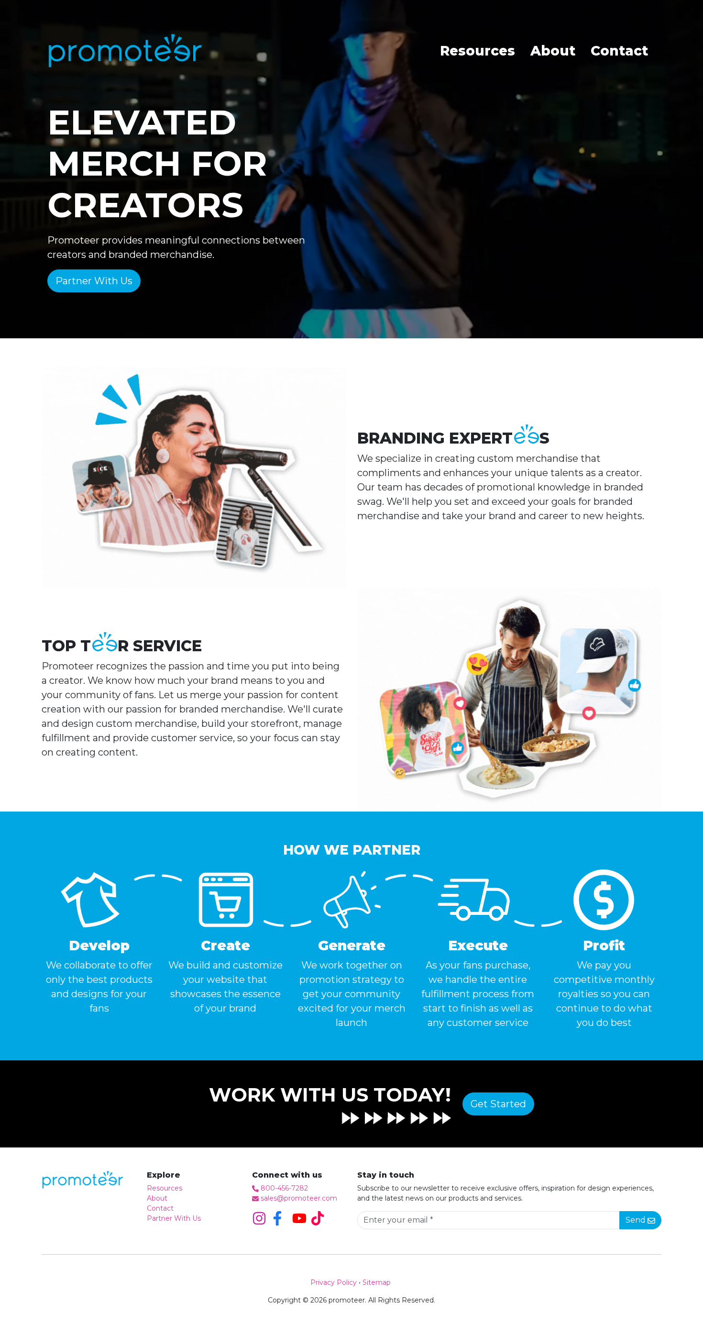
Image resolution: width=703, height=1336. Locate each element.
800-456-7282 (284, 1188)
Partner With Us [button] (93, 281)
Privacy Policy (333, 1282)
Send (637, 1220)
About (552, 51)
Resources (477, 51)
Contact (619, 51)
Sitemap (376, 1282)
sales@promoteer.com (299, 1198)
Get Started (498, 1104)
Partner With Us (174, 1218)
